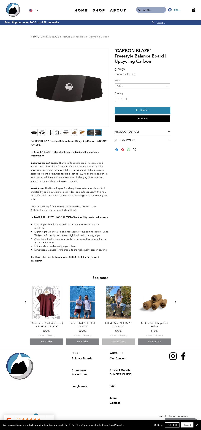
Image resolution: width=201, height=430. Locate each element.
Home (34, 36)
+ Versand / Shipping (125, 74)
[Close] (197, 424)
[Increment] (127, 99)
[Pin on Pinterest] (123, 150)
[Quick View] (46, 302)
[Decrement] (117, 99)
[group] (100, 315)
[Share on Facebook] (117, 150)
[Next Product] (175, 302)
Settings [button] (158, 425)
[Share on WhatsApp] (128, 150)
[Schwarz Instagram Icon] (173, 356)
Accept (187, 425)
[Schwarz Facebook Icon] (183, 356)
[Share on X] (134, 150)
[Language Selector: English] (34, 10)
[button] (194, 10)
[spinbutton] (122, 99)
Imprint (162, 415)
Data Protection (116, 425)
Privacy (172, 415)
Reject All (172, 425)
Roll (117, 80)
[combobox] (142, 86)
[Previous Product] (25, 302)
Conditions (183, 415)
